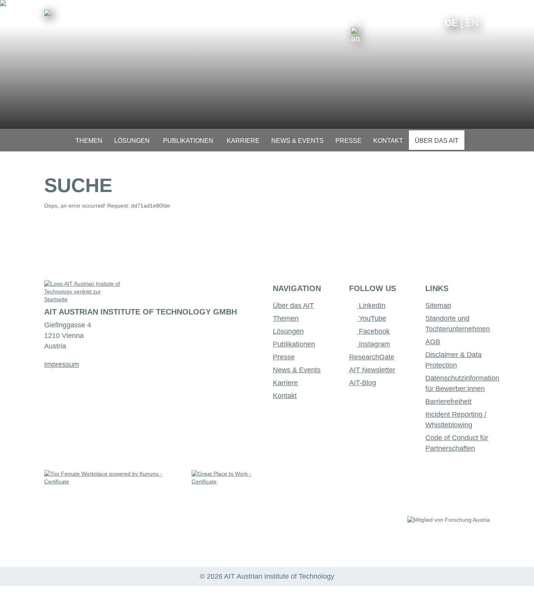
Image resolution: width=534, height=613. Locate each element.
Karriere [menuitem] (243, 140)
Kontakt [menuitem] (388, 140)
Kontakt (285, 396)
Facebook (373, 331)
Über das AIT (293, 305)
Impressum (61, 364)
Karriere (285, 383)
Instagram (373, 344)
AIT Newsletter (372, 370)
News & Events (297, 370)
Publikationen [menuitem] (188, 140)
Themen (286, 318)
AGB (432, 342)
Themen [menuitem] (88, 140)
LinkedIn (371, 305)
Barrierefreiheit (448, 401)
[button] (356, 30)
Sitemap (438, 305)
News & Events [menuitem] (297, 140)
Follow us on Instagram (421, 22)
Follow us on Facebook (433, 22)
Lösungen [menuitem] (132, 140)
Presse (284, 357)
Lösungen (288, 331)
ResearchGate (371, 357)
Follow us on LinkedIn (409, 22)
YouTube (371, 318)
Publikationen (294, 344)
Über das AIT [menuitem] (437, 140)
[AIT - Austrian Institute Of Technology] (47, 13)
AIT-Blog (362, 383)
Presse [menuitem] (348, 140)
